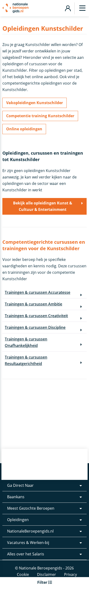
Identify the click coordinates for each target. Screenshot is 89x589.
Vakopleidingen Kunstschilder (34, 102)
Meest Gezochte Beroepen (30, 508)
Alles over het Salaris (25, 554)
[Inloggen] (68, 8)
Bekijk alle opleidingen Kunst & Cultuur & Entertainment (42, 206)
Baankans (15, 496)
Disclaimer (46, 574)
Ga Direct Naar (20, 485)
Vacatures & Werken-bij (28, 542)
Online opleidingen (24, 129)
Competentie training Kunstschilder (40, 115)
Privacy (70, 574)
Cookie (23, 574)
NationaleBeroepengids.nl (30, 531)
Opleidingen (18, 519)
